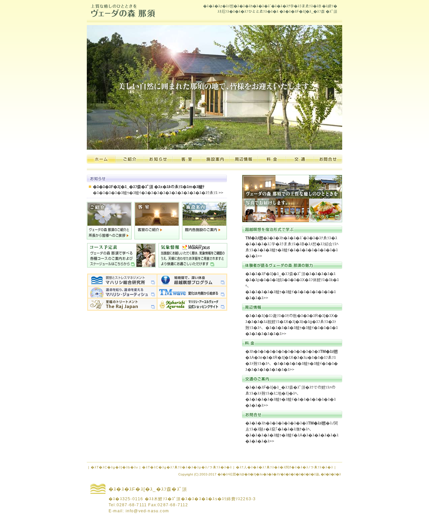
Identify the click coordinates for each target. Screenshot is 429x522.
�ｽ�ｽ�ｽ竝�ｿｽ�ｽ (328, 159)
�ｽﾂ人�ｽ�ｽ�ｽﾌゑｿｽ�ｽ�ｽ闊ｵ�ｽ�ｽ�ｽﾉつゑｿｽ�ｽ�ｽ (284, 467)
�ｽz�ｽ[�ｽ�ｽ (101, 159)
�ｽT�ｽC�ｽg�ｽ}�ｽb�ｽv (114, 467)
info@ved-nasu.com (147, 511)
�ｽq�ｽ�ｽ (187, 159)
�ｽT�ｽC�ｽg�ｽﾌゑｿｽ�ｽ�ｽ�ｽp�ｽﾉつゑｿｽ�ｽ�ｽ (187, 467)
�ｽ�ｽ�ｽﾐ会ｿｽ (130, 159)
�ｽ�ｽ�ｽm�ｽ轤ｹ (158, 159)
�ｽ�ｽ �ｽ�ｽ (272, 159)
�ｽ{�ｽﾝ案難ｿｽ (215, 159)
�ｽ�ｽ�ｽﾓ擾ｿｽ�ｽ (244, 159)
